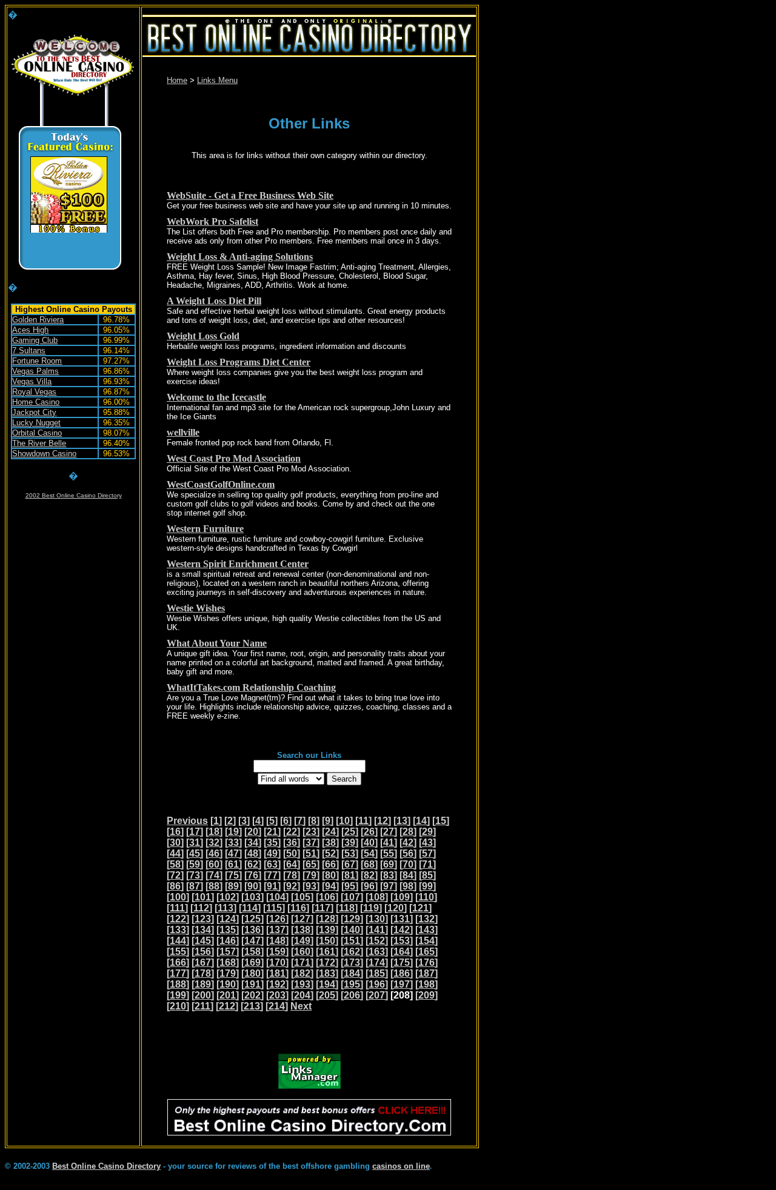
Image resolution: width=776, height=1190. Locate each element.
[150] (327, 941)
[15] (440, 821)
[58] (175, 864)
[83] (388, 875)
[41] (388, 842)
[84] (408, 875)
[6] (286, 821)
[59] (194, 864)
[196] (377, 984)
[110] (426, 897)
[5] (272, 821)
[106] (327, 897)
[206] (352, 995)
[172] (327, 962)
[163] (377, 951)
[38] (330, 842)
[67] (349, 864)
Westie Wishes (196, 608)
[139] (327, 930)
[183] (327, 973)
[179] (227, 973)
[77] (272, 875)
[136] (252, 930)
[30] (175, 842)
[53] (349, 853)
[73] (194, 875)
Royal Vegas (34, 391)
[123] (203, 919)
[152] (377, 941)
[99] (427, 886)
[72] (175, 875)
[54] (369, 853)
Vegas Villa (32, 381)
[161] (327, 951)
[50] (291, 853)
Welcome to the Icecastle (216, 397)
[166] (178, 962)
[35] (272, 842)
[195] (352, 984)
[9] (327, 821)
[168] (227, 962)
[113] (225, 908)
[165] (426, 951)
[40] (369, 842)
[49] (272, 853)
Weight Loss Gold (203, 336)
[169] (252, 962)
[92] (291, 886)
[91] (272, 886)
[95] (349, 886)
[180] (252, 973)
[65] (311, 864)
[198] (426, 984)
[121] (420, 908)
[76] (252, 875)
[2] (230, 821)
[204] (302, 995)
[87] (194, 886)
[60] (214, 864)
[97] (388, 886)
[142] (401, 930)
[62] (252, 864)
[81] (349, 875)
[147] (252, 941)
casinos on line (401, 1166)
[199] (178, 995)
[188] (178, 984)
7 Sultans (28, 350)
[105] (302, 897)
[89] (233, 886)
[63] (272, 864)
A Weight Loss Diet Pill (214, 301)
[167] (203, 962)
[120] (395, 908)
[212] (227, 1006)
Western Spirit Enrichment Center (238, 564)
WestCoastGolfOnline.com (221, 484)
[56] (408, 853)
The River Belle (39, 443)
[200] (203, 995)
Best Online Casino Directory (106, 1166)
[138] (302, 930)
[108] (377, 897)
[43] (427, 842)
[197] (401, 984)
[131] (401, 919)
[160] (302, 951)
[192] (277, 984)
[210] (178, 1006)
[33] (233, 842)
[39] (349, 842)
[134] (203, 930)
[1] (216, 821)
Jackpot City (34, 412)
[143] (426, 930)
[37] (311, 842)
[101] (203, 897)
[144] (178, 941)
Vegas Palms (35, 371)
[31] (194, 842)
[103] (252, 897)
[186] (401, 973)
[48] (252, 853)
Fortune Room (37, 360)
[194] (327, 984)
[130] (377, 919)
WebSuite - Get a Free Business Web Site (250, 195)
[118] (347, 908)
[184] (352, 973)
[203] (277, 995)
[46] (214, 853)
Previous (187, 821)
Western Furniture (205, 529)
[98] (408, 886)
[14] (421, 821)
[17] (194, 831)
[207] (377, 995)
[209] (426, 995)
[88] (214, 886)
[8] (313, 821)
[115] (274, 908)
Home (177, 80)
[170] (277, 962)
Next (301, 1006)
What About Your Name (217, 643)
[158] (252, 951)
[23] (311, 831)
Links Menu (217, 80)
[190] (227, 984)
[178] (203, 973)
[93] (311, 886)
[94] (330, 886)
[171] (302, 962)
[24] (330, 831)
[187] (426, 973)
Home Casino (35, 402)
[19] (233, 831)
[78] (291, 875)
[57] (427, 853)
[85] (427, 875)
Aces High (30, 329)
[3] (244, 821)
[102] (227, 897)
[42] (408, 842)
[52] (330, 853)
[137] (277, 930)
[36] (291, 842)
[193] (302, 984)
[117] (322, 908)
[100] (178, 897)
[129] (352, 919)
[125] (252, 919)
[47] (233, 853)
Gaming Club (35, 340)
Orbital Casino (37, 432)
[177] (178, 973)
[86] (175, 886)
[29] (427, 831)
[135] (227, 930)
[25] (349, 831)
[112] (201, 908)
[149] (302, 941)
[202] (252, 995)
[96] (369, 886)
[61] (233, 864)
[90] (252, 886)
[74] (214, 875)
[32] (214, 842)
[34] (252, 842)
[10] (344, 821)
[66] (330, 864)
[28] (408, 831)
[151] (352, 941)
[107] (352, 897)
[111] (177, 908)
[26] (369, 831)
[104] (277, 897)
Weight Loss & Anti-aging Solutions (240, 256)
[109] (401, 897)
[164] (401, 951)
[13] (401, 821)
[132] (426, 919)
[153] (401, 941)
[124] (227, 919)
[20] (252, 831)
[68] (369, 864)
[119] (371, 908)
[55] (388, 853)
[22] (291, 831)
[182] (302, 973)
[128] (327, 919)
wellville (183, 432)
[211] (202, 1006)
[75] (233, 875)
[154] (426, 941)
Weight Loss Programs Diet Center (238, 362)
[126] (277, 919)
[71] (427, 864)
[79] (311, 875)
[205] (327, 995)
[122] (178, 919)
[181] (277, 973)
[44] (175, 853)
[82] (369, 875)
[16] (175, 831)
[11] (363, 821)
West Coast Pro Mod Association (234, 458)
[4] (258, 821)
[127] (302, 919)
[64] (291, 864)
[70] (408, 864)
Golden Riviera (38, 319)
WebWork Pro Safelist (212, 221)
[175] (401, 962)
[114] (250, 908)
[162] (352, 951)
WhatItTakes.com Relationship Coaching (251, 687)
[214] (277, 1006)
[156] (203, 951)
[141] (377, 930)
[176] (426, 962)
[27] (388, 831)
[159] (277, 951)
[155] (178, 951)
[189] (203, 984)
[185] (377, 973)
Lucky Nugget (36, 422)
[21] (272, 831)
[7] (300, 821)
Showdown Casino (44, 453)
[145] (203, 941)
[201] (227, 995)
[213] (252, 1006)
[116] (298, 908)
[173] (352, 962)
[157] (227, 951)
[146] (227, 941)
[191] (252, 984)
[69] (388, 864)
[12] (382, 821)
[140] (352, 930)
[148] (277, 941)
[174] (377, 962)
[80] (330, 875)
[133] (178, 930)
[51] (311, 853)
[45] (194, 853)
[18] (214, 831)
